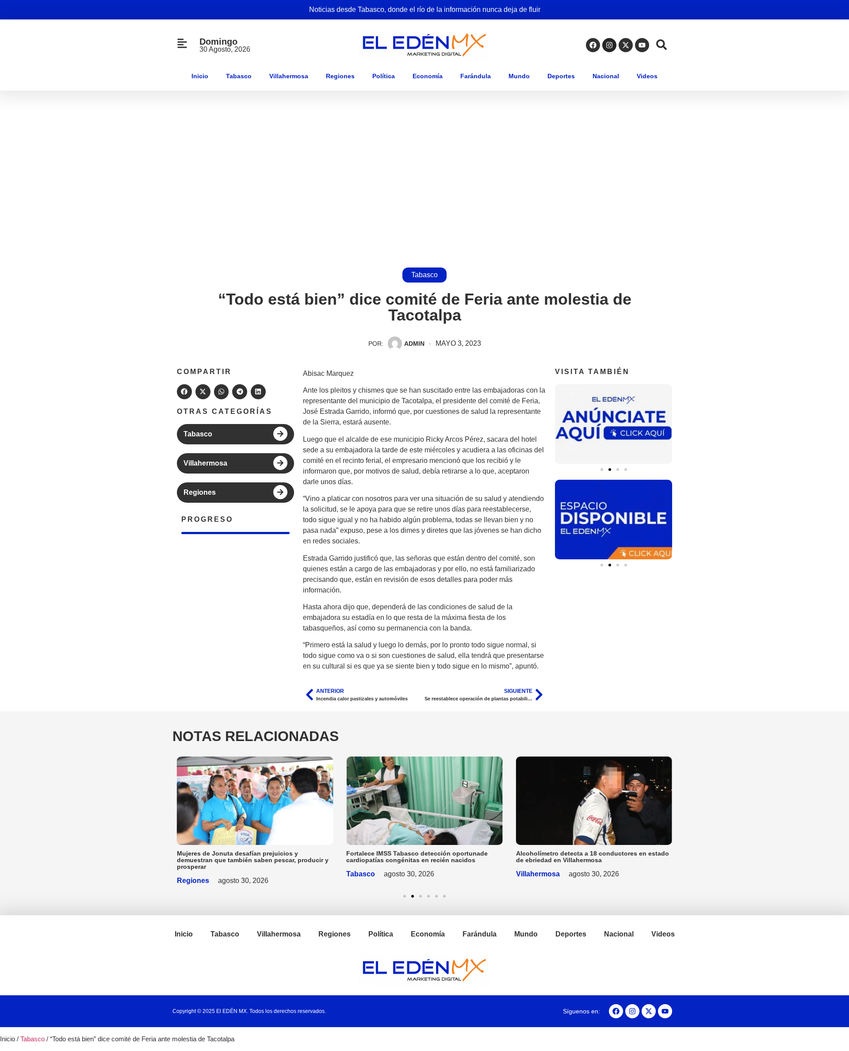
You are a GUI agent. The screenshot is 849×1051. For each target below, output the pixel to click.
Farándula (475, 76)
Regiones (340, 76)
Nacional (606, 76)
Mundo (519, 76)
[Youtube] (642, 45)
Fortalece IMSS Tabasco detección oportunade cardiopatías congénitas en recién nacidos (417, 857)
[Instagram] (609, 45)
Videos (647, 76)
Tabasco (239, 76)
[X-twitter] (626, 45)
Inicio (199, 76)
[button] (184, 391)
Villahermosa (288, 76)
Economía (428, 76)
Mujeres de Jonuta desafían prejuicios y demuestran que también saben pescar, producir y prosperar (253, 860)
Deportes (561, 76)
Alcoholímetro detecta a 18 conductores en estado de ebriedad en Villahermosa (592, 857)
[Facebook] (593, 45)
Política (383, 76)
